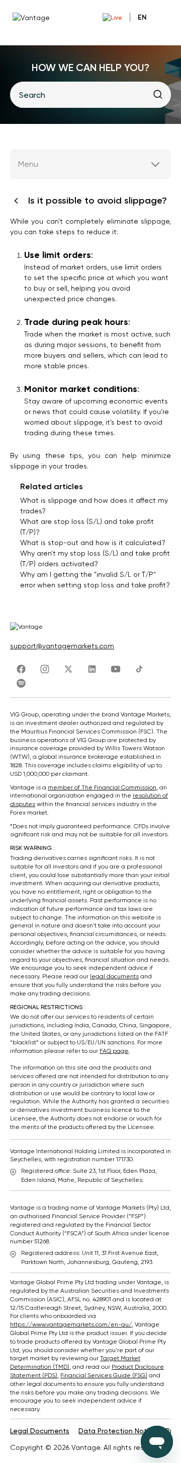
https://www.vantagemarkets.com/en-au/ (71, 1324)
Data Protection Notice (117, 1431)
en (142, 17)
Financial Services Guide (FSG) (103, 1375)
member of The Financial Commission (102, 787)
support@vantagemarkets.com (62, 646)
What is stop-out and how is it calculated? (92, 543)
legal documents (114, 976)
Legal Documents (39, 1431)
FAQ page (114, 1050)
